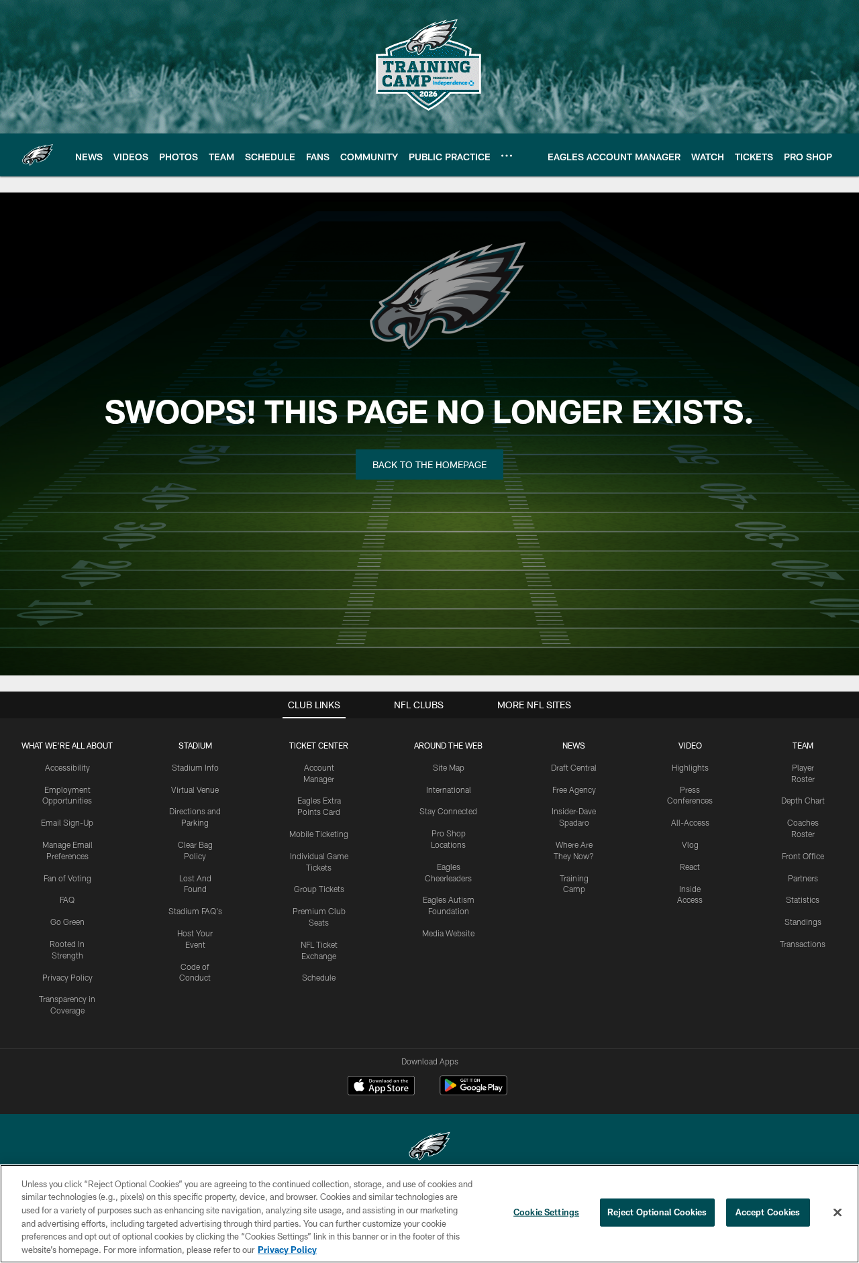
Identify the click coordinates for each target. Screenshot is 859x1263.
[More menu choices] (506, 155)
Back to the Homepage (429, 464)
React (690, 866)
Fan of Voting (67, 878)
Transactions (802, 943)
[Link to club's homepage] (37, 155)
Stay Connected (448, 811)
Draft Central (574, 767)
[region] (429, 1213)
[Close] (837, 1212)
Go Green (67, 921)
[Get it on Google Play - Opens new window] (473, 1092)
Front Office (803, 856)
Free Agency (574, 789)
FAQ (67, 899)
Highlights (690, 767)
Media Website (448, 933)
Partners (803, 878)
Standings (803, 921)
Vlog (690, 844)
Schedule (319, 977)
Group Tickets (319, 888)
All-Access (690, 822)
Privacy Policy (67, 977)
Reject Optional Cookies (657, 1212)
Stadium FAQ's (195, 911)
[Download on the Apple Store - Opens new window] (381, 1087)
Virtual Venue (195, 789)
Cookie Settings (546, 1212)
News (573, 745)
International (448, 789)
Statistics (802, 899)
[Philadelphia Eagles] (429, 1148)
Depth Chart (803, 800)
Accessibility (67, 767)
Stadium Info (195, 767)
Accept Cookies (768, 1212)
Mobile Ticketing (318, 833)
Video (690, 745)
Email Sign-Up (67, 822)
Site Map (448, 767)
